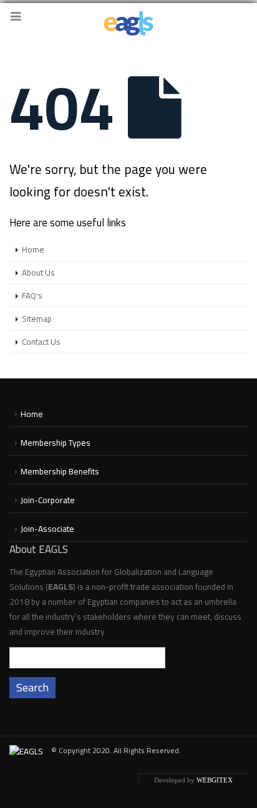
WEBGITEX (214, 780)
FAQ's (32, 295)
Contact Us (41, 342)
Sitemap (37, 318)
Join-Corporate (48, 500)
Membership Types (55, 443)
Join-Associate (47, 529)
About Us (38, 272)
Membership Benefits (60, 471)
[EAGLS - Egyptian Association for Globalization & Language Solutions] (128, 23)
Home (33, 249)
